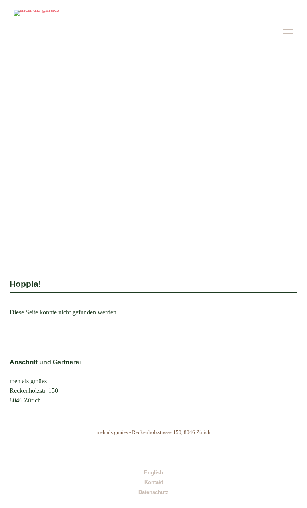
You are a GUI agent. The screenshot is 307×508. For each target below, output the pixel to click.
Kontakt (153, 482)
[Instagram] (145, 451)
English (153, 473)
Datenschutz (153, 492)
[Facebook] (162, 451)
